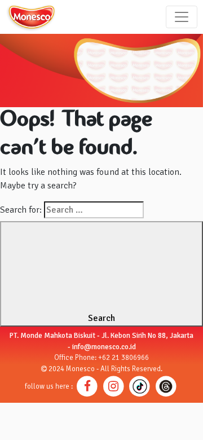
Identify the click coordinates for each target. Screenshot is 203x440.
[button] (87, 385)
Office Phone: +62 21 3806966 (101, 357)
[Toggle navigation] (181, 17)
